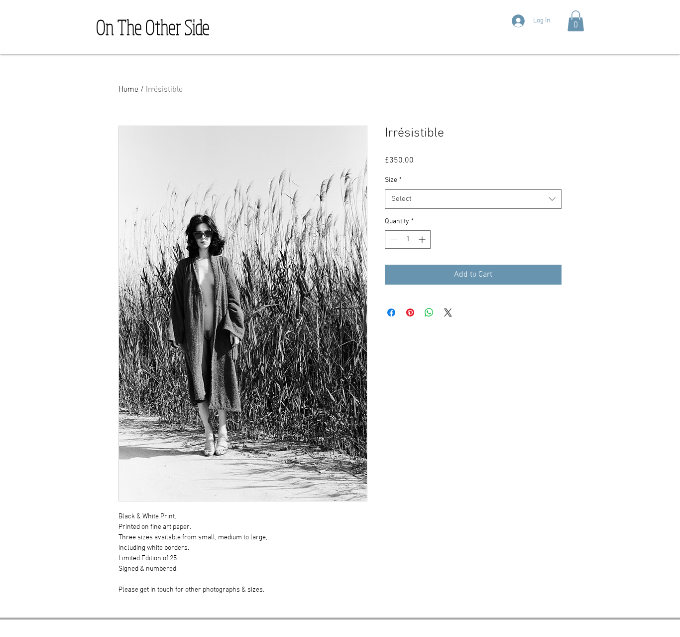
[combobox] (473, 199)
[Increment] (423, 239)
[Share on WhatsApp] (429, 312)
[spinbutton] (408, 239)
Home (128, 90)
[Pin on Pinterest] (410, 312)
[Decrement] (392, 239)
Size (393, 180)
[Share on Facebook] (391, 312)
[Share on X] (448, 312)
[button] (575, 20)
